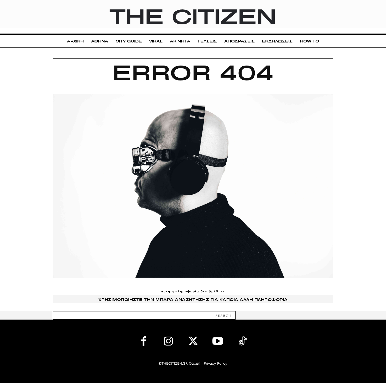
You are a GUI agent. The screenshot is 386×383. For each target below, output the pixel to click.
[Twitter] (193, 342)
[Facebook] (144, 342)
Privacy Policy (215, 363)
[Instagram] (168, 342)
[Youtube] (218, 342)
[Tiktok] (242, 342)
